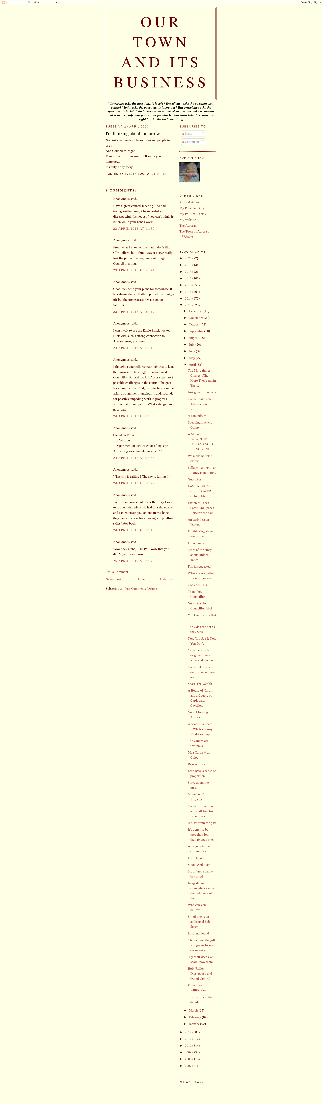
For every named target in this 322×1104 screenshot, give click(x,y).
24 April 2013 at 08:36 (134, 416)
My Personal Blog (191, 208)
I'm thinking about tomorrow (133, 133)
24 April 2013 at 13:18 (134, 530)
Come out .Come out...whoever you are (201, 672)
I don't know (196, 543)
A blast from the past (202, 823)
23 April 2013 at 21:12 (134, 311)
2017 (188, 278)
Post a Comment (117, 572)
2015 (188, 292)
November (196, 317)
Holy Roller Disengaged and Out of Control (200, 973)
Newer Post (113, 579)
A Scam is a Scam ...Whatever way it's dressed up (200, 729)
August (194, 338)
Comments (192, 141)
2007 (188, 1065)
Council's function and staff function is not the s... (201, 811)
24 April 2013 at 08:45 (134, 458)
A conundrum (197, 415)
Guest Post (195, 479)
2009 (188, 1052)
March (194, 1010)
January (194, 1024)
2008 (188, 1059)
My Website (187, 219)
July (192, 344)
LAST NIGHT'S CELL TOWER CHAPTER (199, 491)
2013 (188, 305)
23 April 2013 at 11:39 (134, 228)
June (192, 351)
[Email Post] (164, 173)
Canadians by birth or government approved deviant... (202, 655)
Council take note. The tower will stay (200, 404)
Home (141, 579)
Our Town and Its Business (161, 51)
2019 (188, 265)
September (196, 331)
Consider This (197, 585)
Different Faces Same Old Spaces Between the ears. (201, 508)
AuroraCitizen (189, 202)
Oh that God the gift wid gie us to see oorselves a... (201, 945)
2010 (188, 1045)
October (195, 324)
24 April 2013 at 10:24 (134, 483)
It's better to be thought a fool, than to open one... (201, 834)
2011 (188, 1039)
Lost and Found (198, 933)
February (195, 1017)
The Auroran (188, 225)
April (193, 364)
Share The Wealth (200, 684)
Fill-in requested (199, 566)
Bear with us (196, 764)
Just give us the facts (202, 392)
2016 (188, 285)
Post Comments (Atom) (140, 588)
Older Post (167, 579)
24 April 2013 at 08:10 (134, 348)
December (196, 311)
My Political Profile (193, 214)
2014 (188, 298)
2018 (188, 271)
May (192, 358)
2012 (188, 1032)
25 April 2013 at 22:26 (134, 561)
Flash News (196, 858)
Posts (188, 133)
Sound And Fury (199, 864)
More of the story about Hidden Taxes (200, 555)
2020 (188, 258)
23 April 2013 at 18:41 (134, 270)
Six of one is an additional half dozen (199, 921)
